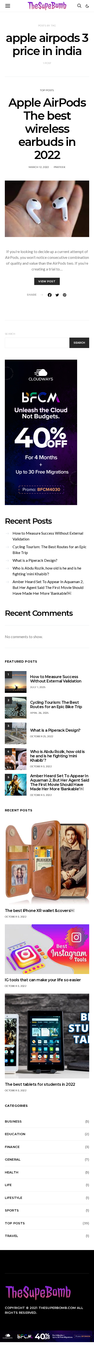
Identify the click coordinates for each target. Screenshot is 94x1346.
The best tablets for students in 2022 (40, 1084)
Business (13, 1121)
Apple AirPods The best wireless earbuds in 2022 (47, 128)
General (12, 1159)
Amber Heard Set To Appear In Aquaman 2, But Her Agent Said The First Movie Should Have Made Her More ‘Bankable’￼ (48, 587)
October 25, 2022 (41, 736)
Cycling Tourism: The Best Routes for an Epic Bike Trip (50, 549)
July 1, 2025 (37, 687)
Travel (11, 1236)
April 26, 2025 (39, 712)
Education (15, 1134)
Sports (12, 1210)
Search (10, 333)
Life (8, 1185)
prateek (60, 167)
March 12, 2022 (39, 167)
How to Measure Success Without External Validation (48, 536)
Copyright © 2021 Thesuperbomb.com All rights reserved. (44, 1310)
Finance (12, 1147)
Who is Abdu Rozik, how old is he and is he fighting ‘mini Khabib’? (47, 571)
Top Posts (47, 90)
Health (11, 1172)
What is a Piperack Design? (35, 560)
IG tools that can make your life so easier (43, 980)
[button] (87, 6)
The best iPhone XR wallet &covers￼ (39, 910)
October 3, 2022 (41, 766)
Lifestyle (13, 1198)
